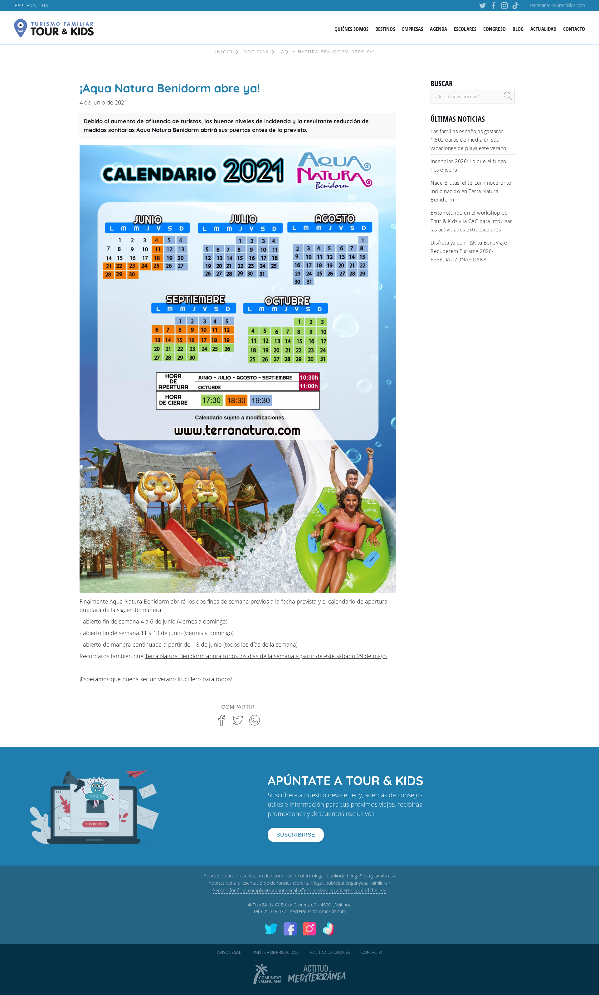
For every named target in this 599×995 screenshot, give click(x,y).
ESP (19, 5)
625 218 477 (273, 911)
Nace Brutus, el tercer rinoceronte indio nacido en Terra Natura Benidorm (471, 191)
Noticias (256, 52)
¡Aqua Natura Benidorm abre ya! (327, 52)
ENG (31, 5)
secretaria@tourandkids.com (557, 5)
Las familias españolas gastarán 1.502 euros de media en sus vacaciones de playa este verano (468, 140)
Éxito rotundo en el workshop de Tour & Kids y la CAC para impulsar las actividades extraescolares (471, 221)
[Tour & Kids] (54, 27)
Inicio (224, 52)
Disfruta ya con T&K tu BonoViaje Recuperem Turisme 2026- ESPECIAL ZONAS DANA (469, 251)
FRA (43, 5)
